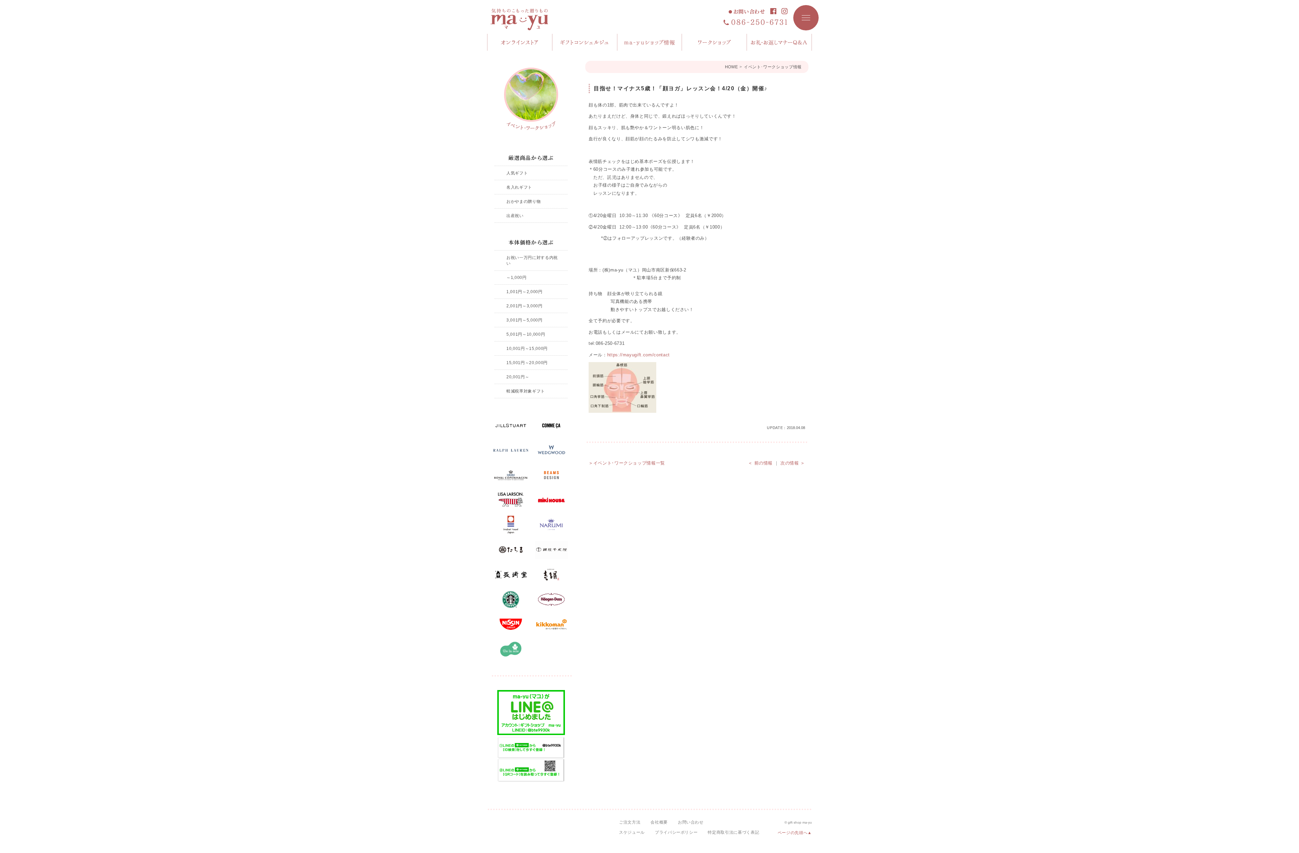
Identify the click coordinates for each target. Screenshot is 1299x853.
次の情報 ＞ (792, 463)
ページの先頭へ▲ (795, 832)
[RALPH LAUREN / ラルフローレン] (511, 450)
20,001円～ (517, 377)
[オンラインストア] (519, 42)
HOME (731, 67)
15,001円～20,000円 (527, 362)
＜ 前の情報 (760, 463)
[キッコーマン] (551, 624)
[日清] (511, 624)
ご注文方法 (629, 822)
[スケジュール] (714, 42)
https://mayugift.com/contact (638, 354)
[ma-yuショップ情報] (649, 42)
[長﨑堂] (511, 574)
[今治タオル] (511, 525)
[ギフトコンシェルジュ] (584, 42)
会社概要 (659, 822)
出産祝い (515, 215)
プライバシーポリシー (676, 832)
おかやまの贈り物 (523, 201)
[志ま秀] (551, 574)
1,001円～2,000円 (524, 291)
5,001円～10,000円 (525, 334)
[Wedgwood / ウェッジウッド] (551, 450)
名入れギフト (519, 187)
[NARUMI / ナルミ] (551, 525)
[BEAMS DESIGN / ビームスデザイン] (551, 475)
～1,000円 (516, 277)
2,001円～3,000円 (524, 306)
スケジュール (632, 832)
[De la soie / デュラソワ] (511, 649)
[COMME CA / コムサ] (551, 425)
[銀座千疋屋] (551, 549)
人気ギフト (517, 173)
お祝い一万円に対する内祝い (532, 260)
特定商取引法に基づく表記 (733, 832)
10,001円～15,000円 (527, 348)
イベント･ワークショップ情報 (773, 67)
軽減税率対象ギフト (525, 391)
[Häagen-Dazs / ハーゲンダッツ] (551, 599)
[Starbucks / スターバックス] (511, 599)
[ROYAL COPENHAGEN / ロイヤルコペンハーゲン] (511, 475)
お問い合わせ (749, 11)
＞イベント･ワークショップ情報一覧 (627, 463)
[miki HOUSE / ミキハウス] (551, 500)
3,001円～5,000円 (524, 320)
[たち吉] (511, 549)
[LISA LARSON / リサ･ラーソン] (511, 500)
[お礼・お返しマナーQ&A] (779, 42)
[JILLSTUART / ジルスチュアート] (511, 425)
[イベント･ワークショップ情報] (531, 99)
